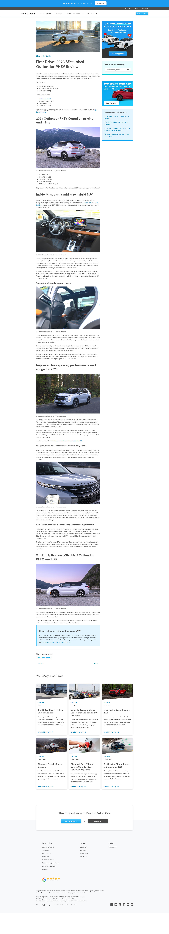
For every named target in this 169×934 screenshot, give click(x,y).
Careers (136, 8)
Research (45, 869)
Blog (38, 56)
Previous (41, 664)
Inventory (45, 857)
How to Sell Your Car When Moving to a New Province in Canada (117, 129)
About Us (127, 8)
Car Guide (47, 56)
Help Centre (145, 8)
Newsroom (84, 853)
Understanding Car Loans (50, 863)
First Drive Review (44, 658)
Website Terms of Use (63, 905)
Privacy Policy (40, 905)
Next (96, 664)
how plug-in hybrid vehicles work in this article (67, 441)
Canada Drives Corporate (78, 905)
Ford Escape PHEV (45, 99)
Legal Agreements (50, 905)
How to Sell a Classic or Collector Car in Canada (117, 117)
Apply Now (100, 3)
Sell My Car (46, 850)
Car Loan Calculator (48, 866)
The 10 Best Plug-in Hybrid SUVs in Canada (116, 123)
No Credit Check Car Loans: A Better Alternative (117, 135)
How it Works (46, 853)
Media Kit (83, 857)
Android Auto (87, 203)
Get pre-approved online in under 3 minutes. (56, 642)
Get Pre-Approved (48, 847)
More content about (44, 654)
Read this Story (44, 732)
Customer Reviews (48, 860)
